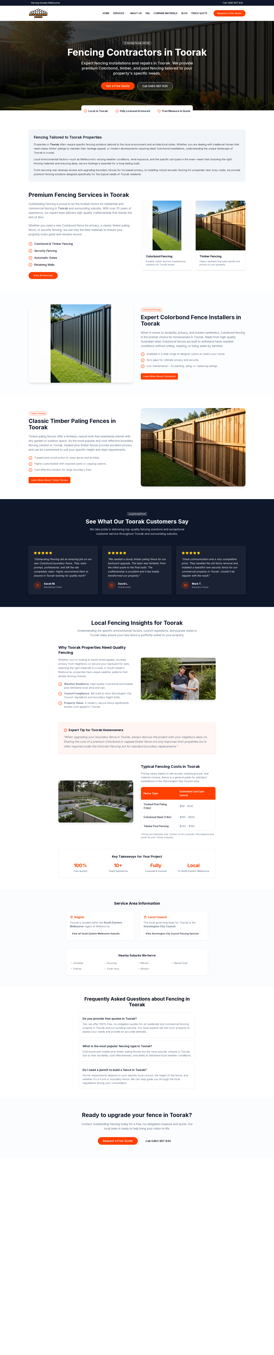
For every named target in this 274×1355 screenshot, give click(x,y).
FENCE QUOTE (199, 13)
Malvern (144, 963)
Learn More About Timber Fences (49, 480)
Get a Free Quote (118, 86)
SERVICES (118, 13)
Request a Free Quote (229, 13)
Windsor (144, 968)
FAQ (148, 13)
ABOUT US (136, 13)
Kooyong (112, 963)
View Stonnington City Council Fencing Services (172, 933)
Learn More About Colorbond (159, 376)
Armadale (78, 963)
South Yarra (113, 968)
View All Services (43, 275)
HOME (106, 13)
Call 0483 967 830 (155, 86)
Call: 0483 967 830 (233, 2)
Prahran (77, 968)
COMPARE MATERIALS (165, 13)
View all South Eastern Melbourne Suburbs (96, 933)
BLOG (184, 13)
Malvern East (180, 963)
